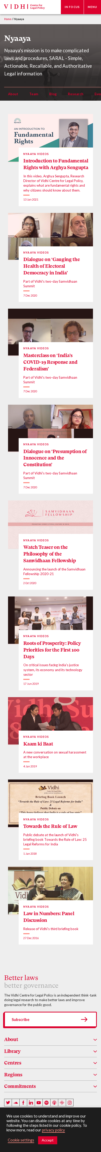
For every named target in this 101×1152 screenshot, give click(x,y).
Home (7, 19)
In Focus (72, 6)
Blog (53, 94)
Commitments (19, 1086)
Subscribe (21, 1019)
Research (75, 94)
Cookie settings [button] (21, 1140)
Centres (12, 1063)
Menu (92, 6)
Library (12, 1051)
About (13, 94)
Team (33, 94)
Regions (13, 1074)
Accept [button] (48, 1140)
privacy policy (53, 1130)
